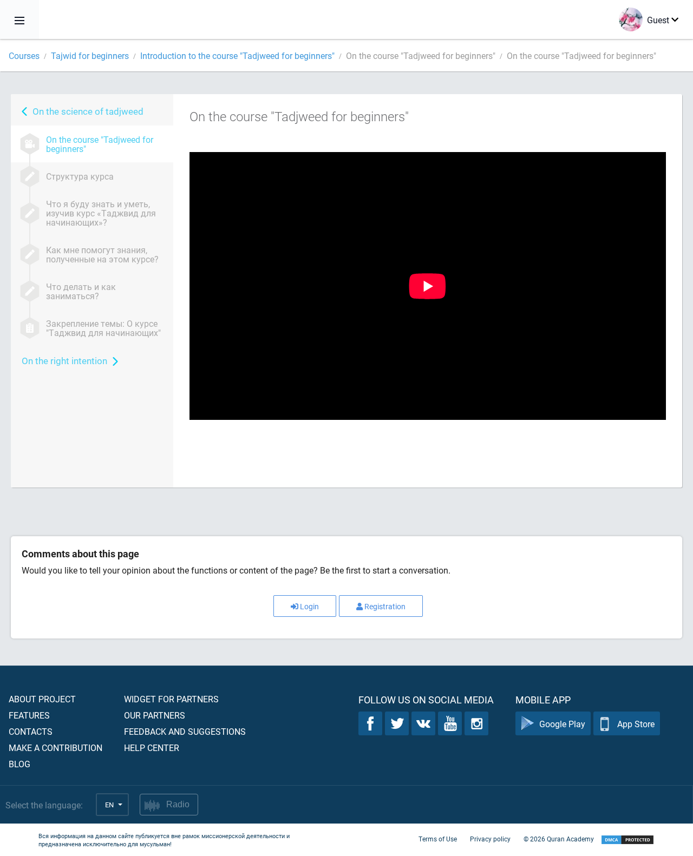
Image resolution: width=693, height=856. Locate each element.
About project (42, 698)
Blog (19, 763)
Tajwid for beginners (90, 55)
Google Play (562, 723)
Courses (24, 55)
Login (309, 606)
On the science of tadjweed (87, 111)
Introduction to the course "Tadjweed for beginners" (237, 55)
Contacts (31, 731)
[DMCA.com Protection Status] (627, 840)
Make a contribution (55, 747)
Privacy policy (490, 838)
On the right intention (64, 360)
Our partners (154, 715)
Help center (151, 747)
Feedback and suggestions (185, 731)
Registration (385, 606)
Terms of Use (438, 838)
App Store (636, 723)
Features (29, 715)
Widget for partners (171, 698)
